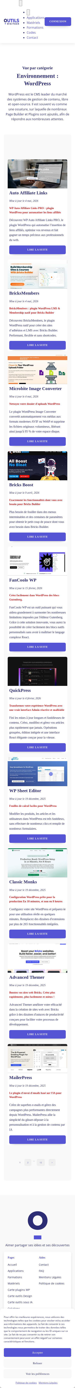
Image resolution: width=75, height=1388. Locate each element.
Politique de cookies (26, 1382)
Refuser (37, 1363)
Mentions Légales (48, 1382)
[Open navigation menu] (20, 3)
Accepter (37, 1352)
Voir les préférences (37, 1373)
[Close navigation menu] (28, 12)
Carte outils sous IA (20, 1302)
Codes (31, 32)
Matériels (33, 23)
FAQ (41, 1271)
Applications (36, 17)
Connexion (57, 21)
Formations (35, 27)
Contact (32, 37)
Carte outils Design (20, 1296)
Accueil (12, 1264)
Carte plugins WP (19, 1290)
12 (41, 1162)
